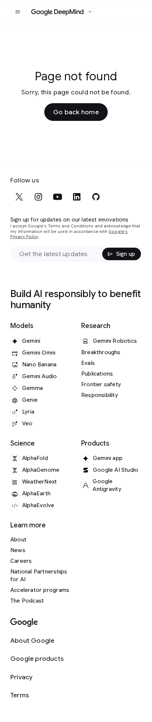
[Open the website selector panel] (90, 12)
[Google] (24, 622)
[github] (96, 197)
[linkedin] (77, 197)
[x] (19, 197)
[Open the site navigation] (17, 11)
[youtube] (57, 197)
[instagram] (38, 197)
